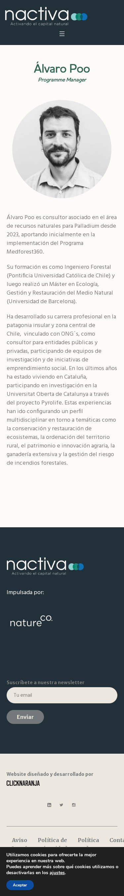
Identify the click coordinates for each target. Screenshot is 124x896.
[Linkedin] (49, 805)
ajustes (57, 873)
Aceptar (20, 885)
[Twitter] (61, 805)
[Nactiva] (46, 16)
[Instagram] (73, 805)
